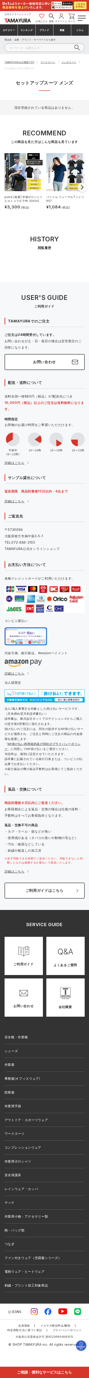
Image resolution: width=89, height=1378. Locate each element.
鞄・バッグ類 (15, 1230)
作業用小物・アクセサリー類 (26, 1216)
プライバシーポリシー (67, 1330)
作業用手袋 (13, 1106)
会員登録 (24, 1325)
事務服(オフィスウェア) (22, 1078)
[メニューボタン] (81, 17)
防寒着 (10, 1092)
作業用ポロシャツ (18, 1161)
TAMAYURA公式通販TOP (19, 62)
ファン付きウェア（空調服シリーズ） (33, 1258)
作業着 (10, 1064)
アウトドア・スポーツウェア (26, 1120)
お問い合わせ (44, 362)
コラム (80, 30)
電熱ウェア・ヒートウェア (25, 1271)
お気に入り (42, 21)
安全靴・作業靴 (16, 1037)
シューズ (11, 1051)
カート (71, 21)
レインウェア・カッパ (21, 1189)
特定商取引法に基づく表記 (24, 1330)
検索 (51, 21)
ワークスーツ (48, 62)
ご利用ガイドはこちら (45, 890)
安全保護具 (13, 1175)
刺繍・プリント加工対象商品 (26, 1285)
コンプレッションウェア (23, 1147)
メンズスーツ (69, 62)
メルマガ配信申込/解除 (55, 1325)
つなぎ (10, 1244)
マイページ (61, 21)
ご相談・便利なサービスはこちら (44, 1372)
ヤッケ (10, 1202)
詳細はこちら (15, 463)
